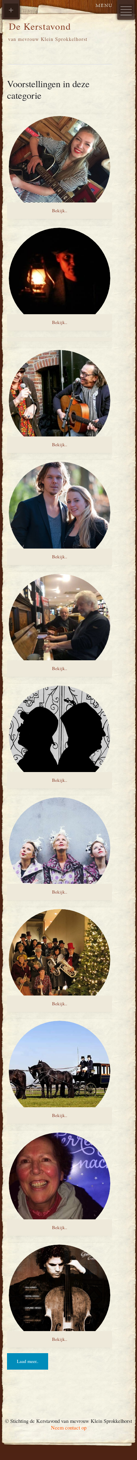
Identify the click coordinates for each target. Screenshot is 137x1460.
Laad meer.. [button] (27, 1361)
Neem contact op (68, 1427)
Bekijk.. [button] (59, 210)
